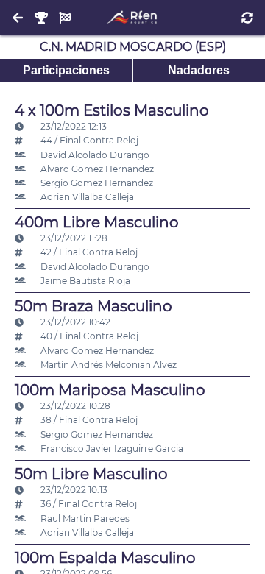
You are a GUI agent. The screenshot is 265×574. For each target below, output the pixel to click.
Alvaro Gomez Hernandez (96, 169)
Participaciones (66, 70)
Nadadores (199, 70)
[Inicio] (132, 17)
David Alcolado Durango (93, 155)
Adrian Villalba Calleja (86, 197)
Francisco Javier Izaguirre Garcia (110, 448)
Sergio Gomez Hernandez (95, 183)
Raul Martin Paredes (84, 518)
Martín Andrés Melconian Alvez (107, 364)
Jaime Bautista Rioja (84, 281)
